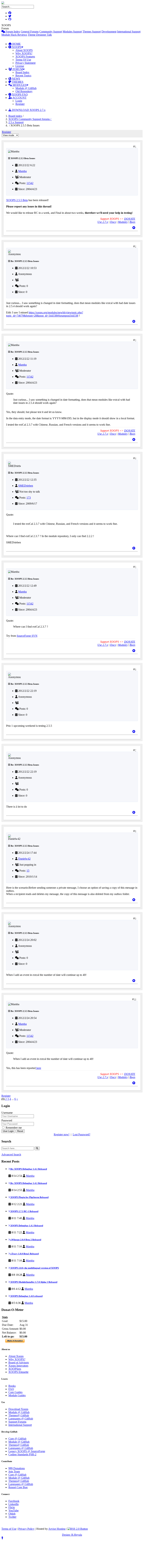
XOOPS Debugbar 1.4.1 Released (26, 1225)
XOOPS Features (25, 56)
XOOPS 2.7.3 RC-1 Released (24, 1211)
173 (29, 497)
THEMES (17, 81)
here (38, 1068)
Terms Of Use (23, 59)
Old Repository (23, 91)
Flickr (11, 1507)
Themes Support (92, 31)
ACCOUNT (19, 97)
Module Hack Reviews (14, 34)
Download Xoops (18, 1409)
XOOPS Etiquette (18, 1371)
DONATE (129, 218)
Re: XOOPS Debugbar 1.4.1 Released (28, 1169)
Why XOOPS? (23, 53)
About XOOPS (24, 50)
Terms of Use (8, 1528)
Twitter (12, 1516)
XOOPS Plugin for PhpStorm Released (29, 1197)
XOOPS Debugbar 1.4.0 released (26, 1296)
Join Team (14, 1471)
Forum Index (12, 31)
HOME (16, 43)
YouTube (13, 1510)
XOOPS (16, 47)
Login (18, 100)
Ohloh (11, 1513)
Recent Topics (23, 75)
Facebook (13, 1501)
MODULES (19, 85)
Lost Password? (81, 1134)
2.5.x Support (16, 122)
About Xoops (16, 1356)
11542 (30, 183)
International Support (128, 31)
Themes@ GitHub (18, 1415)
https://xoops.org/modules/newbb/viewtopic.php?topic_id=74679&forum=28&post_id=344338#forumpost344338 (44, 314)
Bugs (132, 221)
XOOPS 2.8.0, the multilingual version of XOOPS (34, 1268)
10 (135, 999)
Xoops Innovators (18, 1365)
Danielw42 (24, 858)
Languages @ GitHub (20, 1418)
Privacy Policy (26, 1528)
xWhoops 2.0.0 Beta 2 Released (25, 1239)
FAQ (11, 1389)
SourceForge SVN (27, 635)
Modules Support (72, 31)
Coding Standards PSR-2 (22, 1454)
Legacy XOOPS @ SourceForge (26, 1451)
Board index (15, 115)
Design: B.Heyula (72, 1534)
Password (6, 1120)
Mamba (22, 171)
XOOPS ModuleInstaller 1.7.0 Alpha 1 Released (33, 1282)
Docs (113, 221)
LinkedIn (13, 1504)
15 (28, 870)
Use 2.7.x (102, 221)
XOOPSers (14, 1368)
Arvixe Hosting (57, 1528)
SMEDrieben (25, 485)
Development (109, 31)
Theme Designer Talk (40, 34)
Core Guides (15, 1392)
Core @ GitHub (17, 1438)
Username (7, 1112)
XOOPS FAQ (19, 94)
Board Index (22, 72)
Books (12, 1385)
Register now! (61, 1134)
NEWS (15, 78)
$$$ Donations (16, 1468)
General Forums (30, 31)
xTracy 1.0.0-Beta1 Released (24, 1253)
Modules (122, 221)
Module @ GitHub (26, 88)
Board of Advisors (18, 1362)
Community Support (50, 31)
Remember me (13, 1127)
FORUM (17, 69)
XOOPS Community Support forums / (30, 119)
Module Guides (17, 1395)
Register (20, 103)
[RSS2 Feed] (77, 1528)
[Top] (133, 227)
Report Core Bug (18, 1487)
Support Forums (17, 1421)
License (19, 66)
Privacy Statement (25, 62)
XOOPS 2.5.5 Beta (17, 200)
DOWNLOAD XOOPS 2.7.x (28, 109)
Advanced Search (11, 1154)
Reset (20, 1131)
